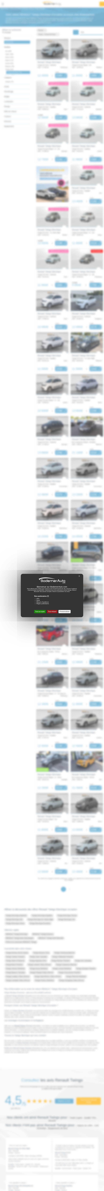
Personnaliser (65, 611)
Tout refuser (52, 611)
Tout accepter (40, 611)
